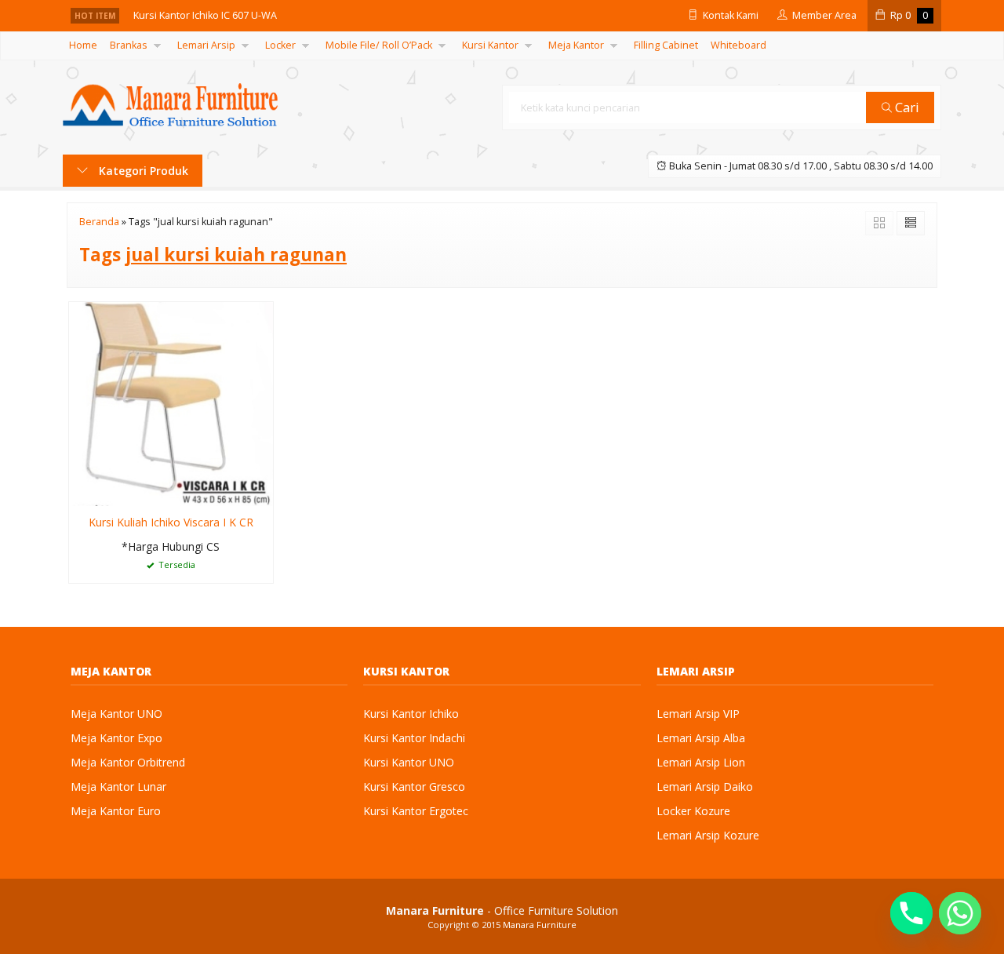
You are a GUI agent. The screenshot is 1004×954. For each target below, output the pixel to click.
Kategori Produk (142, 170)
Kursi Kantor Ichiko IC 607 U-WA (205, 15)
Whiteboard (738, 45)
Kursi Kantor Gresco (414, 786)
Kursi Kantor (490, 45)
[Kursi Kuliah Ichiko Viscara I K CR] (171, 402)
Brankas (128, 45)
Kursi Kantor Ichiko (411, 713)
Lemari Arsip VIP (698, 713)
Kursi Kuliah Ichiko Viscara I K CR (171, 522)
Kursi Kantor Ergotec (415, 810)
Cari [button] (905, 107)
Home (83, 45)
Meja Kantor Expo (116, 737)
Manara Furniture (540, 924)
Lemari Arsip (206, 45)
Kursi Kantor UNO (408, 762)
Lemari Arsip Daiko (705, 786)
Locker (280, 45)
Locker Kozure (693, 810)
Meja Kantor (576, 45)
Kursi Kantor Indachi (414, 737)
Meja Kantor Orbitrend (128, 762)
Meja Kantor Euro (116, 810)
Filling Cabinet (666, 45)
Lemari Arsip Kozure (708, 835)
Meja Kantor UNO (116, 713)
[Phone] (911, 913)
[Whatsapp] (960, 913)
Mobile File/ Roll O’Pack (379, 45)
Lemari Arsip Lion (701, 762)
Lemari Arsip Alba (701, 737)
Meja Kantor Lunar (118, 786)
